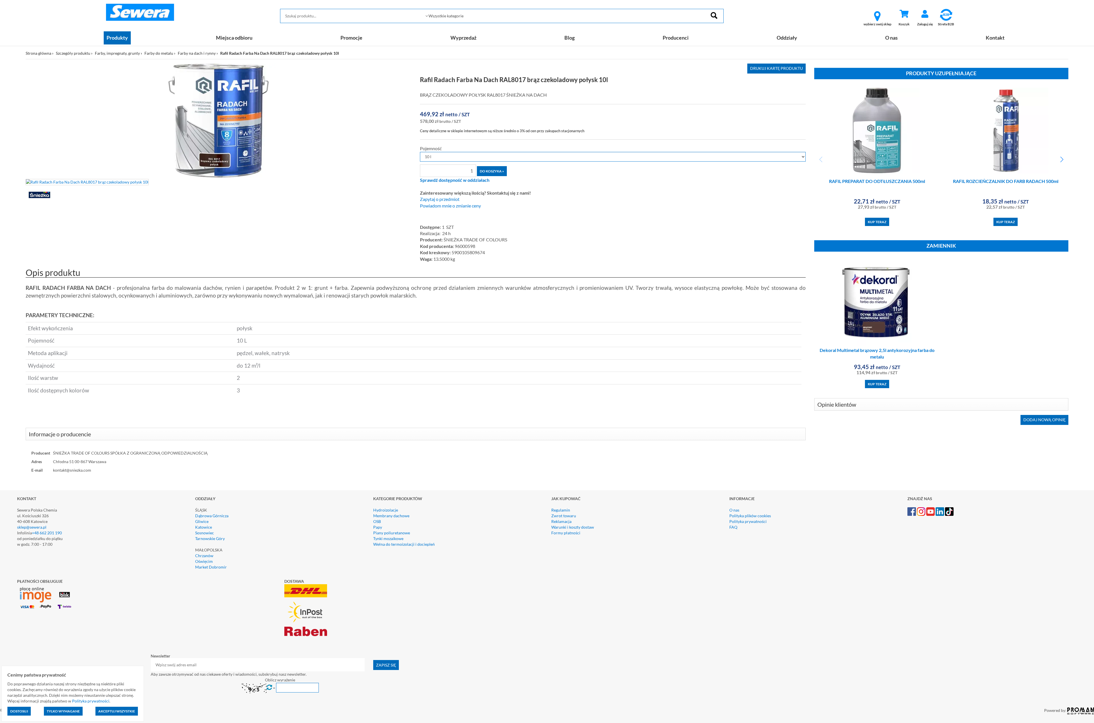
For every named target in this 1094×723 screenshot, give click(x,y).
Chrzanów (204, 555)
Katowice (203, 527)
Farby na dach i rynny (197, 53)
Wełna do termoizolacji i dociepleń (404, 544)
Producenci (676, 37)
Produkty (117, 37)
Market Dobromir (211, 567)
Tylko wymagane (63, 711)
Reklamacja (561, 521)
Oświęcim (204, 561)
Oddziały (787, 37)
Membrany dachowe (391, 515)
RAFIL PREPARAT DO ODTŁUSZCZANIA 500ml (877, 181)
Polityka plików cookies (750, 515)
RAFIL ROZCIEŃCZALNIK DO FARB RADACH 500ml (1005, 181)
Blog (569, 37)
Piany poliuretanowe (391, 532)
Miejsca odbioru (234, 37)
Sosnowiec (204, 532)
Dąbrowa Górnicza (211, 515)
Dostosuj (19, 711)
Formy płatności (565, 532)
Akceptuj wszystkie (116, 711)
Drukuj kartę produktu (776, 68)
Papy (377, 527)
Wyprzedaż (463, 37)
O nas (891, 37)
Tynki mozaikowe (388, 538)
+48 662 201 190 (47, 532)
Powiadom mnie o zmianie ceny (450, 205)
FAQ (733, 527)
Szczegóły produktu (73, 53)
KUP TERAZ (877, 222)
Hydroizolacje (385, 510)
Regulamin (560, 510)
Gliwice (202, 521)
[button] (1062, 159)
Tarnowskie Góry (210, 538)
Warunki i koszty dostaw (572, 527)
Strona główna (38, 53)
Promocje (351, 37)
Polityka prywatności (748, 521)
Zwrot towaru (563, 515)
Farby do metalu (158, 53)
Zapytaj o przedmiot (440, 199)
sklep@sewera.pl (31, 527)
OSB (377, 521)
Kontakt (995, 37)
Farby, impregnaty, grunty (117, 53)
